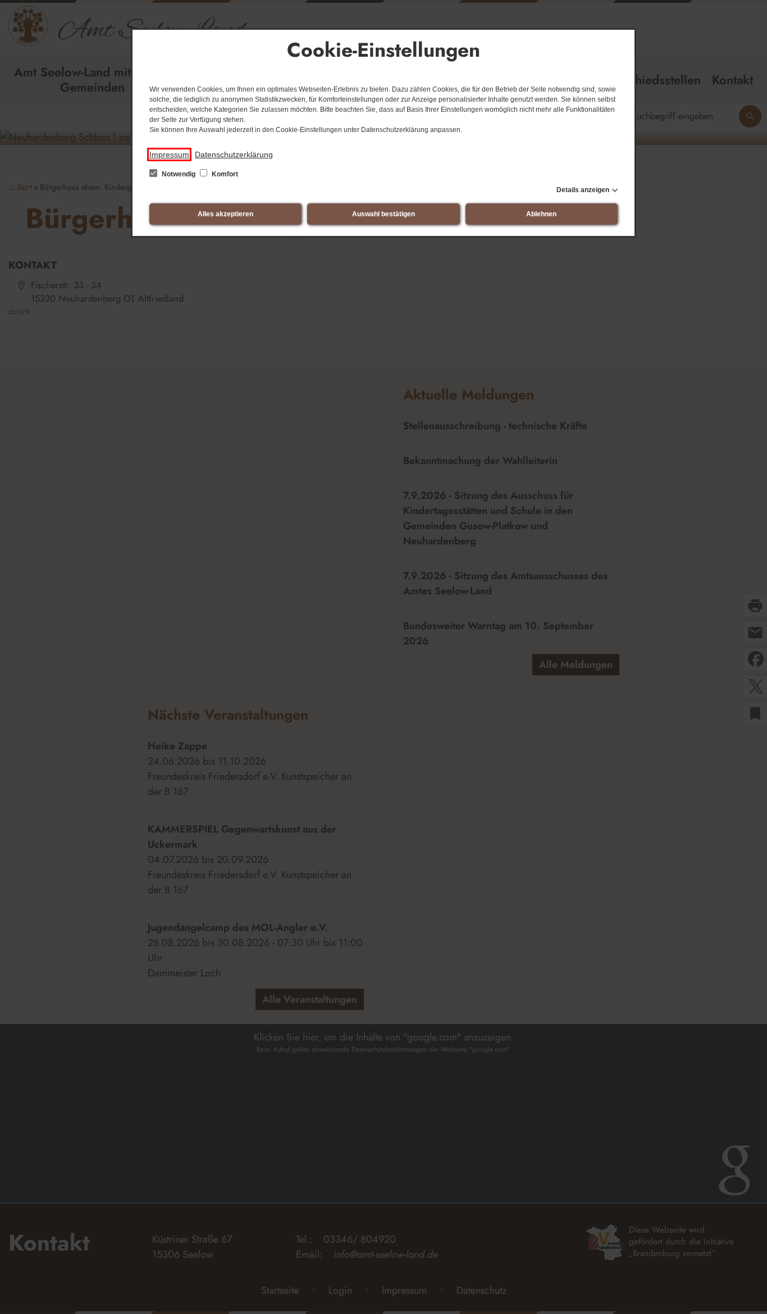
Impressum (169, 154)
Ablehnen (541, 214)
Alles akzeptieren (225, 214)
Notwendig (178, 174)
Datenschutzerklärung (234, 154)
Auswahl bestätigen (383, 214)
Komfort (224, 174)
